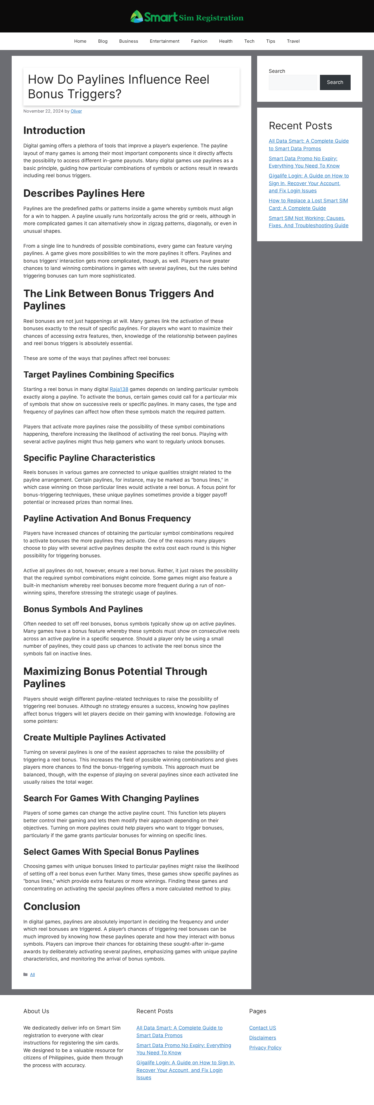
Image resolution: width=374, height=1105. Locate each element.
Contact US (262, 1028)
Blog (103, 41)
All (32, 974)
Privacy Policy (265, 1048)
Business (128, 41)
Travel (293, 41)
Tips (270, 41)
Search (277, 71)
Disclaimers (262, 1038)
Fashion (199, 41)
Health (226, 41)
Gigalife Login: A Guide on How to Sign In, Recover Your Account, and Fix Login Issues (309, 183)
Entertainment (164, 41)
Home (80, 41)
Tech (249, 41)
